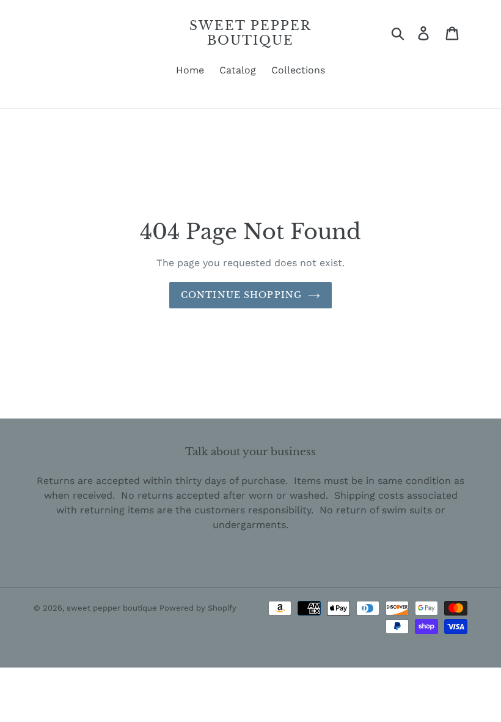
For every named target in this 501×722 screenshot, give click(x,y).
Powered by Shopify (197, 607)
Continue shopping (241, 294)
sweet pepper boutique (250, 33)
